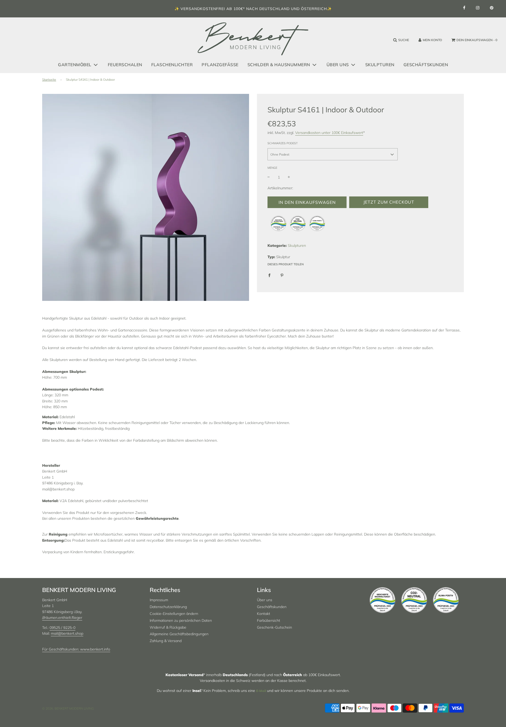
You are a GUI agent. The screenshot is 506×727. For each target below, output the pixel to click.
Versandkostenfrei (203, 8)
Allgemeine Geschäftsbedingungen (179, 634)
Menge (272, 168)
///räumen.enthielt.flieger (62, 617)
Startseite (49, 79)
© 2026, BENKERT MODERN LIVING (68, 708)
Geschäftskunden (425, 64)
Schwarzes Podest (282, 143)
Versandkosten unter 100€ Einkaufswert (329, 133)
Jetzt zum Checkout (388, 202)
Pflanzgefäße (220, 64)
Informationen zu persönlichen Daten (181, 620)
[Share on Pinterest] (282, 275)
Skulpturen (380, 64)
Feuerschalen (125, 64)
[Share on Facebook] (269, 275)
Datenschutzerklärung (168, 606)
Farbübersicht (268, 620)
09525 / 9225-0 (62, 627)
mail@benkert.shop (67, 633)
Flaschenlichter (172, 64)
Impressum (159, 600)
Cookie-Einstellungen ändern (174, 613)
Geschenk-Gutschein (274, 627)
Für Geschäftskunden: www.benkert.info (76, 649)
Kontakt (263, 613)
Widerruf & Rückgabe (168, 627)
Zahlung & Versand (166, 640)
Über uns (264, 600)
